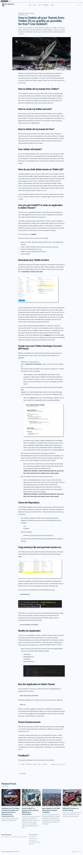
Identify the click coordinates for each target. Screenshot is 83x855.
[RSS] (80, 851)
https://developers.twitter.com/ (50, 247)
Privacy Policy (14, 836)
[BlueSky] (72, 851)
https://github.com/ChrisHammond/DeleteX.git (41, 535)
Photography (46, 4)
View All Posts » (5, 786)
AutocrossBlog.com (32, 836)
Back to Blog (23, 773)
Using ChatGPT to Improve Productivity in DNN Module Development (30, 811)
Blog (30, 4)
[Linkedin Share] (60, 764)
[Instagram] (75, 851)
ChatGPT (22, 764)
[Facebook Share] (58, 764)
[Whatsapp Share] (62, 764)
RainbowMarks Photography (34, 842)
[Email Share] (64, 764)
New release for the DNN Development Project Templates (51, 810)
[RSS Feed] (80, 5)
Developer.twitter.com (33, 361)
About (34, 4)
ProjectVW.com (32, 843)
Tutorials (34, 764)
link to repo (38, 249)
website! (10, 1)
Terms (9, 836)
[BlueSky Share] (56, 764)
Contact (39, 4)
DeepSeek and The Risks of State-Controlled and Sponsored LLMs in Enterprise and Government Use (10, 812)
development (28, 764)
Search (52, 4)
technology (44, 764)
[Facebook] (77, 851)
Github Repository (48, 507)
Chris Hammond (30, 13)
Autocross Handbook (33, 838)
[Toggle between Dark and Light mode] (77, 5)
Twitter (39, 764)
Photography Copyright (22, 836)
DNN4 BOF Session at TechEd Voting (70, 809)
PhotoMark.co (42, 217)
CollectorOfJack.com (33, 840)
